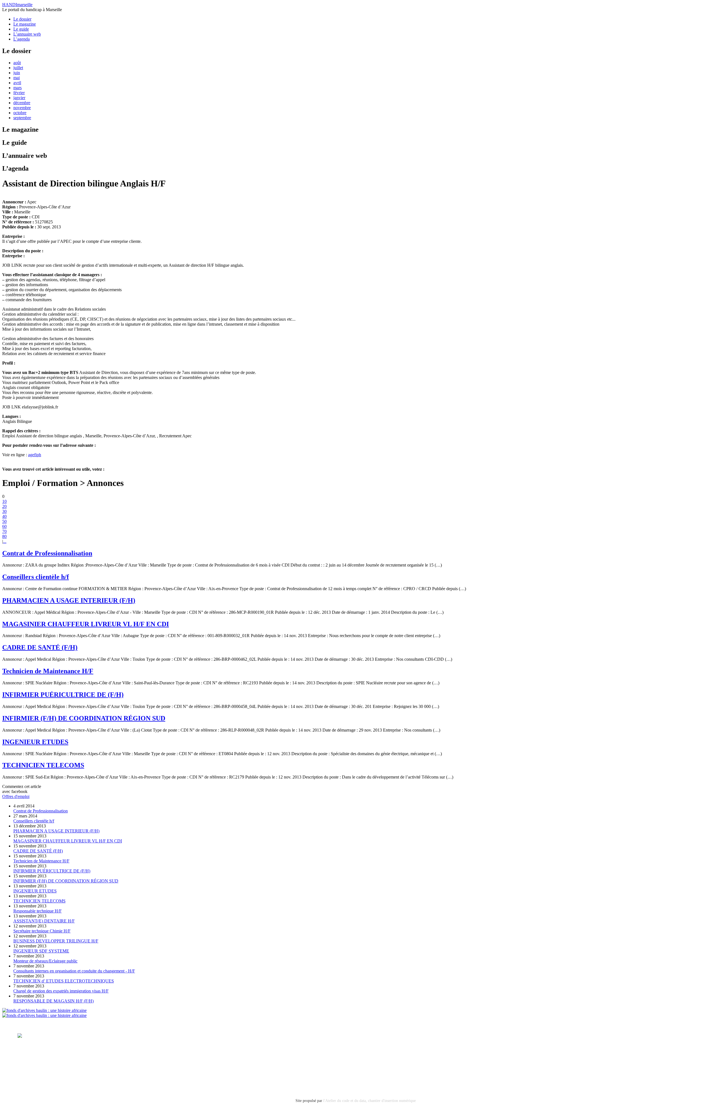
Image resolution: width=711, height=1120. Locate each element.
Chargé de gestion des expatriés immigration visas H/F (61, 991)
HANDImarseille (17, 4)
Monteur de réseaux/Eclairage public (45, 961)
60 (4, 526)
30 (4, 511)
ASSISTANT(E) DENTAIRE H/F (44, 921)
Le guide (21, 29)
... (4, 541)
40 (4, 516)
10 (4, 501)
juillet (18, 67)
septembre (22, 117)
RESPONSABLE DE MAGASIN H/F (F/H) (53, 1001)
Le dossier (22, 19)
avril (17, 82)
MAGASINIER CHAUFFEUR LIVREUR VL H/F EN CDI (85, 624)
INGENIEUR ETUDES (35, 741)
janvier (19, 97)
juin (16, 72)
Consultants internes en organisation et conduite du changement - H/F (74, 971)
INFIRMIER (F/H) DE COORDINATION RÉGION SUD (83, 718)
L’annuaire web (27, 34)
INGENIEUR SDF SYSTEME (41, 951)
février (19, 92)
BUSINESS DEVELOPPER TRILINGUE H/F (55, 941)
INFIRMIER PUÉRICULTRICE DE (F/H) (63, 694)
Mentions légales (32, 1059)
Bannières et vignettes (73, 1059)
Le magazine (24, 24)
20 (4, 506)
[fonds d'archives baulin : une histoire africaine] (44, 1010)
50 (4, 521)
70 (4, 531)
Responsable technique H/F (37, 911)
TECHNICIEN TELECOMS (43, 765)
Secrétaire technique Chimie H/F (42, 931)
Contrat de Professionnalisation (47, 553)
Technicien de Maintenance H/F (47, 671)
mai (16, 77)
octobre (19, 112)
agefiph (34, 454)
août (17, 62)
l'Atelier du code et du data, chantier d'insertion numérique (369, 1101)
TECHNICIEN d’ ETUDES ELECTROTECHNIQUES (63, 981)
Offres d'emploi (15, 796)
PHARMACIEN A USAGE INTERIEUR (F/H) (68, 600)
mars (17, 87)
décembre (21, 102)
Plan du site (27, 1074)
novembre (22, 107)
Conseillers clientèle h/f (35, 576)
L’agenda (21, 39)
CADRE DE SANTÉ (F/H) (39, 647)
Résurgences (236, 1035)
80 (4, 536)
